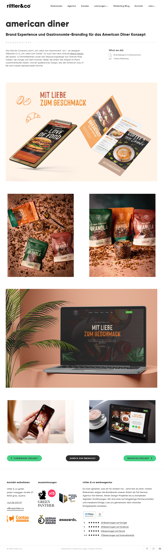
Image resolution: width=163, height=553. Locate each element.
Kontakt (139, 6)
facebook (115, 527)
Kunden (85, 6)
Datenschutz (66, 549)
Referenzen (56, 6)
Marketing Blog (121, 6)
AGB (84, 549)
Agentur (72, 6)
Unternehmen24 (117, 535)
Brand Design (76, 54)
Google (114, 523)
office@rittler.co (15, 508)
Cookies (91, 549)
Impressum (77, 549)
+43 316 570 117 (14, 503)
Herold (113, 531)
